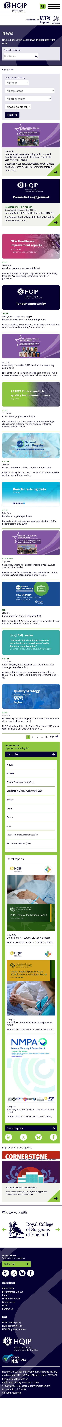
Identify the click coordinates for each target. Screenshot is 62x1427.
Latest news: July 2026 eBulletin (18, 416)
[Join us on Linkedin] (5, 1271)
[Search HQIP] (43, 6)
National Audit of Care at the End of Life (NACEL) (29, 212)
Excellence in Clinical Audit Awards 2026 (24, 790)
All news (10, 772)
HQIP (4, 69)
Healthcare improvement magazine (22, 833)
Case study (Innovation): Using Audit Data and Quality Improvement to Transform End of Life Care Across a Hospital (28, 156)
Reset (9, 114)
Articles (10, 798)
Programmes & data (12, 1290)
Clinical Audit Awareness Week (20, 781)
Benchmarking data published (17, 516)
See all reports (13, 1127)
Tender (5, 313)
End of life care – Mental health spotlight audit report (29, 1023)
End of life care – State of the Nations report (28, 936)
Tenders (10, 807)
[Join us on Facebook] (30, 1271)
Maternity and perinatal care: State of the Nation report (30, 1110)
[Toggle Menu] (54, 6)
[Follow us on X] (14, 1271)
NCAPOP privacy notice (14, 1327)
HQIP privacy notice (12, 1324)
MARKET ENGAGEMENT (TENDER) (19, 207)
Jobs (9, 825)
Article (5, 461)
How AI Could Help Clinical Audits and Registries (26, 467)
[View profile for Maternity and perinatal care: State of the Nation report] (31, 1068)
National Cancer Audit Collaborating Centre (24, 319)
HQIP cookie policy (11, 1320)
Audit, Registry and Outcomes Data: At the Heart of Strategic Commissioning (28, 666)
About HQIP (8, 1286)
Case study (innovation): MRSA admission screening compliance (28, 366)
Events (10, 816)
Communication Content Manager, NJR (21, 615)
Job (3, 610)
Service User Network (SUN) (19, 842)
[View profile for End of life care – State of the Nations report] (31, 896)
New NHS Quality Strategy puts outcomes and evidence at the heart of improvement (30, 720)
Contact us (7, 1307)
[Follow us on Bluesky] (22, 1271)
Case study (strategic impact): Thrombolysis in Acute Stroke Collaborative (28, 566)
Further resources (11, 1297)
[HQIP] (31, 1342)
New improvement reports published (21, 268)
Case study (7, 558)
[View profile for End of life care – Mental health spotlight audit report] (31, 981)
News (4, 262)
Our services (8, 1300)
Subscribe (11, 753)
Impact (6, 1293)
